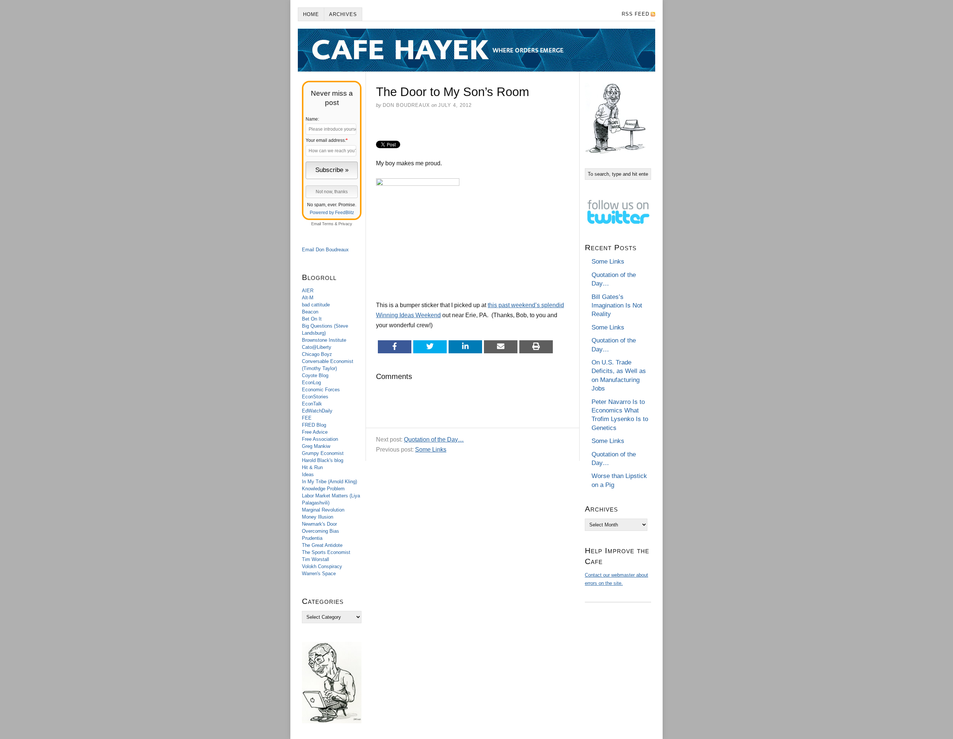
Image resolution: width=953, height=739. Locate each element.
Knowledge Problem (323, 488)
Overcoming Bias (320, 531)
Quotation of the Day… (434, 439)
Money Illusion (317, 517)
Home (311, 14)
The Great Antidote (322, 545)
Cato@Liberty (316, 347)
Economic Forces (321, 389)
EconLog (311, 382)
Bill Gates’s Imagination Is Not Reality (617, 305)
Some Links (430, 449)
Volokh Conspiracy (322, 566)
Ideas (308, 474)
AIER (307, 290)
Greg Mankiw (316, 446)
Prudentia (312, 538)
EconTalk (312, 404)
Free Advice (315, 432)
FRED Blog (314, 425)
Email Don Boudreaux (325, 249)
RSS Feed (635, 14)
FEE (307, 418)
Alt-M (307, 297)
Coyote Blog (315, 375)
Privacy (345, 224)
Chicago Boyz (317, 354)
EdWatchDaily (317, 411)
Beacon (310, 312)
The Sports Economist (326, 552)
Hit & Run (312, 467)
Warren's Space (319, 573)
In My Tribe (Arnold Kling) (329, 481)
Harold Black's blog (322, 460)
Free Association (320, 439)
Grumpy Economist (323, 453)
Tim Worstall (315, 559)
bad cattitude (316, 305)
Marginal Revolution (323, 510)
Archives (343, 14)
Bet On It (312, 319)
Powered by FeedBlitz (332, 212)
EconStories (315, 396)
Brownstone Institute (324, 340)
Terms (328, 224)
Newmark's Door (319, 524)
